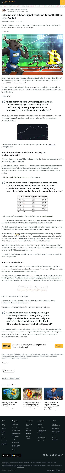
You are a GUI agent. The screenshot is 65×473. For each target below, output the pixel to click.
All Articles (15, 424)
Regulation (5, 444)
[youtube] (59, 455)
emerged (33, 87)
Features (14, 427)
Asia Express (15, 436)
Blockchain (5, 441)
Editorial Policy (17, 356)
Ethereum (4, 435)
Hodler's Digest (16, 433)
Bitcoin (3, 432)
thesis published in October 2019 (17, 177)
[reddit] (62, 455)
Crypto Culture (16, 442)
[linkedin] (47, 455)
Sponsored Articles (29, 425)
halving (17, 234)
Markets (4, 429)
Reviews (14, 450)
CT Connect (41, 441)
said (9, 96)
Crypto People (16, 430)
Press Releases (28, 429)
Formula (40, 424)
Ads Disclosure (56, 435)
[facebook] (53, 455)
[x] (44, 455)
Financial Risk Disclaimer (56, 438)
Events (39, 435)
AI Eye (13, 439)
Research (28, 433)
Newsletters (55, 429)
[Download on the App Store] (6, 455)
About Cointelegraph (56, 425)
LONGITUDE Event (42, 438)
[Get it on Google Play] (16, 455)
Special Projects (28, 437)
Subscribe (59, 346)
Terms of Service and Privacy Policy (55, 470)
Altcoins (4, 438)
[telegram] (50, 455)
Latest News (5, 21)
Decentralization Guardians (42, 431)
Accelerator (41, 427)
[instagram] (56, 455)
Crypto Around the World (16, 446)
